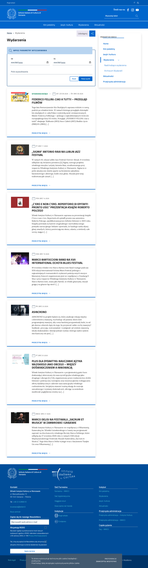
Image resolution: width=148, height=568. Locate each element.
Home (9, 33)
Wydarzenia (103, 496)
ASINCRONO (39, 312)
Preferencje (111, 559)
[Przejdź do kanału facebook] (127, 9)
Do (55, 58)
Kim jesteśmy (104, 491)
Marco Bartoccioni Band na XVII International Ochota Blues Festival (57, 261)
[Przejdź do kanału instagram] (132, 9)
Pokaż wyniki (85, 78)
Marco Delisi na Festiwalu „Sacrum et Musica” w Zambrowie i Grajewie (58, 421)
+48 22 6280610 (19, 501)
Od (12, 58)
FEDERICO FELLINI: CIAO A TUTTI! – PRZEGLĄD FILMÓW (59, 101)
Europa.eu (62, 521)
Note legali (12, 560)
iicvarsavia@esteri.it (18, 506)
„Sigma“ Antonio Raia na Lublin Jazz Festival (56, 153)
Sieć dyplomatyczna (62, 496)
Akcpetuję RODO (17, 527)
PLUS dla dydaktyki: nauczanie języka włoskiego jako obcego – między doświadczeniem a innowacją (57, 364)
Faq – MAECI (104, 529)
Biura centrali (15, 511)
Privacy (31, 535)
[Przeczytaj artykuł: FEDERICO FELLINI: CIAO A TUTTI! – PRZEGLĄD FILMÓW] (20, 96)
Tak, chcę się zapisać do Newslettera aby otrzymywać (28, 541)
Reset (74, 78)
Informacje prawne (40, 535)
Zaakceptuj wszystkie (106, 561)
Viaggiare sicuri (60, 501)
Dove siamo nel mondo (63, 506)
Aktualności (103, 506)
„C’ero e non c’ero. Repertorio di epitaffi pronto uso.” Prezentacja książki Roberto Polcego (61, 207)
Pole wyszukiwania (19, 71)
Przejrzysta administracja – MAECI (112, 520)
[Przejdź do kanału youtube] (136, 9)
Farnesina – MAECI (62, 491)
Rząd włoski (11, 3)
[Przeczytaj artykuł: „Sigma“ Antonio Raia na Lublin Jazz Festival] (20, 149)
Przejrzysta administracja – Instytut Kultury (115, 515)
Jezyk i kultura (104, 501)
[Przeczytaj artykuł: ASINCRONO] (20, 310)
